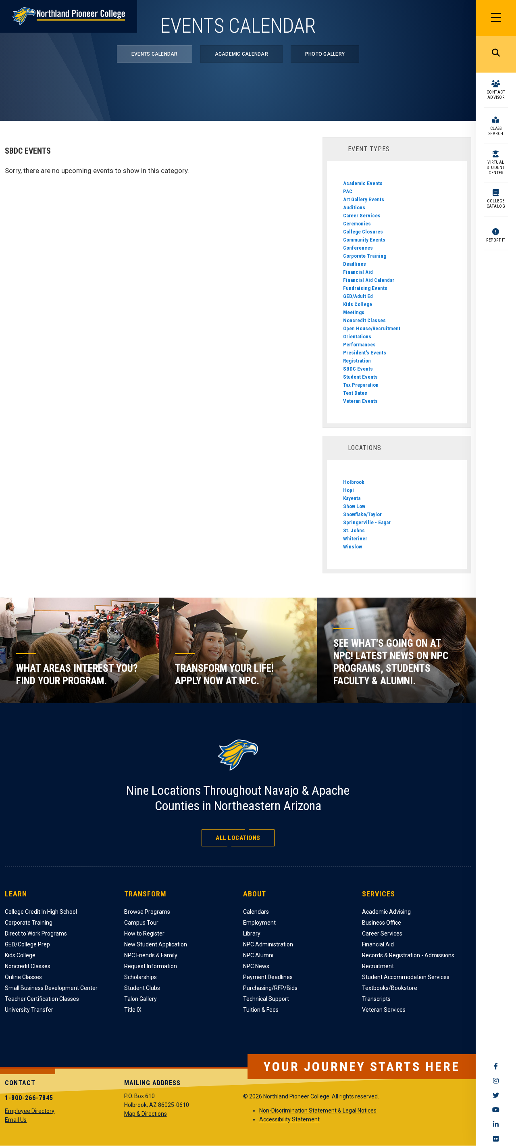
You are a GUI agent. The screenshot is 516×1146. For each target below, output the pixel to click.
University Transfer (29, 1009)
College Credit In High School (41, 911)
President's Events (364, 353)
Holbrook (353, 482)
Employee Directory (29, 1111)
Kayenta (351, 498)
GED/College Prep (27, 944)
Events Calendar (154, 54)
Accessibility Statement (289, 1119)
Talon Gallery (140, 999)
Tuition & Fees (261, 1009)
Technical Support (266, 999)
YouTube (496, 1109)
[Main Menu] (496, 18)
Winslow (352, 547)
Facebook (496, 1066)
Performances (359, 345)
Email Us (16, 1120)
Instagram (496, 1080)
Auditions (354, 207)
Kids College (357, 304)
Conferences (358, 248)
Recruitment (378, 966)
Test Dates (355, 393)
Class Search (496, 131)
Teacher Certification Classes (42, 999)
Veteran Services (384, 1009)
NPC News (256, 966)
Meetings (353, 312)
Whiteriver (355, 538)
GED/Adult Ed (358, 296)
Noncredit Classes (364, 320)
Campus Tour (141, 922)
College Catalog (496, 203)
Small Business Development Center (51, 988)
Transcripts (376, 999)
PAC (347, 191)
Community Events (364, 240)
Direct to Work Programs (36, 933)
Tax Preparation (361, 385)
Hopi (348, 490)
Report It (496, 240)
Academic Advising (386, 911)
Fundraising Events (365, 288)
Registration (357, 361)
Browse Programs (147, 911)
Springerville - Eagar (367, 522)
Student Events (360, 377)
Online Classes (23, 977)
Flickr (496, 1138)
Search (496, 54)
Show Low (354, 506)
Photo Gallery (325, 54)
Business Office (381, 922)
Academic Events (363, 183)
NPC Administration (268, 944)
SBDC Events (358, 369)
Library (251, 933)
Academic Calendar (241, 54)
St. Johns (354, 530)
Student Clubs (142, 988)
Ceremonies (357, 224)
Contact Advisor (496, 95)
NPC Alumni (258, 955)
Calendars (256, 911)
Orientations (357, 336)
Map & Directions (145, 1114)
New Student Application (155, 944)
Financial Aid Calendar (368, 280)
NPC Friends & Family (150, 955)
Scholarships (140, 977)
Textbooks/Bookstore (389, 988)
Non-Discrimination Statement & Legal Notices (318, 1110)
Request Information (150, 966)
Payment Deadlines (268, 977)
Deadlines (354, 264)
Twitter (496, 1095)
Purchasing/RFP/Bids (270, 988)
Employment (259, 922)
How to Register (144, 933)
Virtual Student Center (496, 167)
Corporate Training (364, 256)
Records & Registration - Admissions (408, 955)
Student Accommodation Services (405, 977)
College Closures (363, 232)
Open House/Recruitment (371, 328)
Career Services (362, 216)
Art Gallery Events (363, 199)
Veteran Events (360, 401)
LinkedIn (496, 1124)
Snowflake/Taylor (362, 514)
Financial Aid (358, 272)
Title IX (132, 1009)
